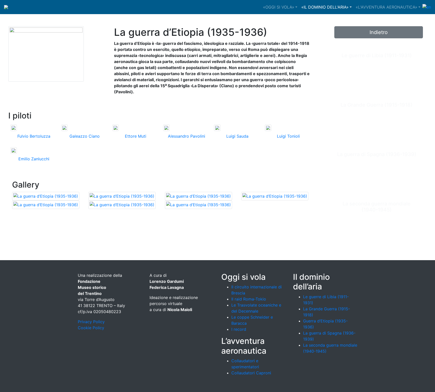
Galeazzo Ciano (84, 136)
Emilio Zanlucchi (33, 158)
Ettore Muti (135, 136)
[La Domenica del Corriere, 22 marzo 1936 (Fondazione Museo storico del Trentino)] (274, 195)
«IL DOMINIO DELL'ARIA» (325, 7)
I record (238, 329)
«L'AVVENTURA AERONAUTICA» (386, 7)
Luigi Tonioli (288, 136)
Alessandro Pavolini (186, 136)
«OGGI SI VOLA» (278, 7)
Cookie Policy (91, 327)
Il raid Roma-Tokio (248, 298)
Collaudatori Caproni (251, 372)
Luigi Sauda (237, 136)
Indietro (379, 32)
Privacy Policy (91, 321)
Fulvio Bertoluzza (33, 136)
